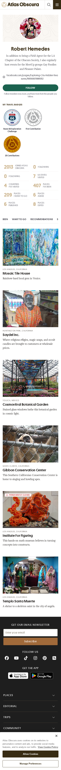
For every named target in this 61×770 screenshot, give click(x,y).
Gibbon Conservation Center (24, 470)
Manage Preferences (30, 763)
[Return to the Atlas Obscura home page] (21, 4)
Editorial (10, 706)
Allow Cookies (30, 754)
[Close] (56, 736)
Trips (7, 717)
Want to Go (19, 219)
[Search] (49, 4)
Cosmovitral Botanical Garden (25, 404)
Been (5, 219)
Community (12, 728)
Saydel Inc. (11, 335)
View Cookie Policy (48, 747)
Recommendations (41, 219)
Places (8, 695)
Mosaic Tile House (16, 273)
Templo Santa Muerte (19, 601)
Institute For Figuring (18, 535)
